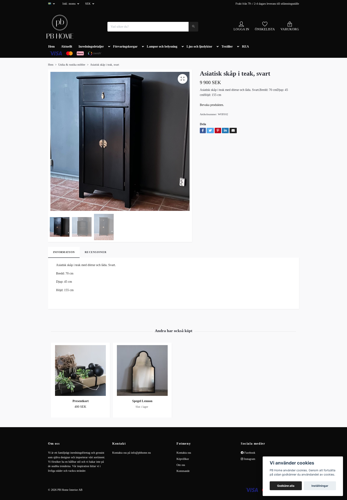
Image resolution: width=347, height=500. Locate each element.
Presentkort (80, 401)
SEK (88, 3)
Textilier (227, 46)
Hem (51, 46)
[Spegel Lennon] (142, 370)
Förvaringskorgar (125, 46)
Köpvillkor (183, 458)
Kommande (183, 471)
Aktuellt (66, 46)
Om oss (181, 464)
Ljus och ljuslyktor (199, 46)
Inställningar (319, 485)
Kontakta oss (184, 452)
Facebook (249, 452)
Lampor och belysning (162, 46)
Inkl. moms (69, 3)
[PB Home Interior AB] (60, 27)
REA (245, 46)
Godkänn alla (285, 485)
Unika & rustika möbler (71, 64)
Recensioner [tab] (95, 252)
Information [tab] (64, 252)
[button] (108, 47)
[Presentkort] (80, 370)
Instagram (249, 458)
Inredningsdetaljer (91, 46)
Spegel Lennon (142, 401)
